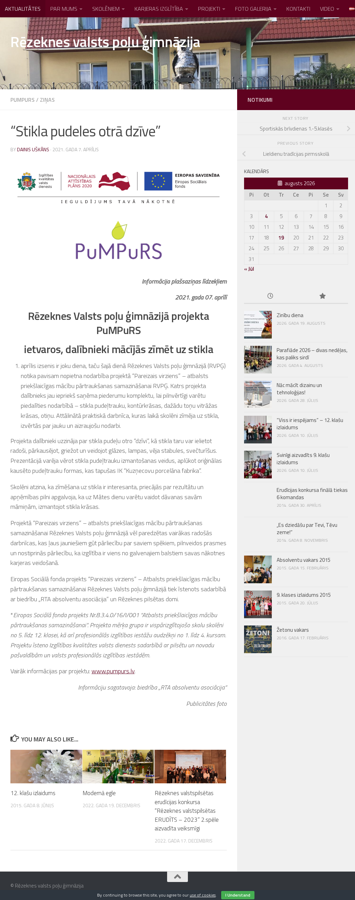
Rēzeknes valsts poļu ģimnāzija (105, 41)
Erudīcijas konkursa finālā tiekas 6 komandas (312, 493)
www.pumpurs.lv (113, 671)
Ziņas (47, 100)
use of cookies (203, 895)
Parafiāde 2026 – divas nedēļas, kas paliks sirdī (312, 353)
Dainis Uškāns (33, 149)
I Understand (237, 895)
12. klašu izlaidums (32, 793)
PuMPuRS (22, 100)
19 (281, 238)
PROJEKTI (209, 8)
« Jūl (249, 269)
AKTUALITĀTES (23, 8)
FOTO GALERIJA (253, 8)
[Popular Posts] (322, 296)
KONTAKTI (298, 8)
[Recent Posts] (270, 296)
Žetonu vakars (293, 630)
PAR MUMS (63, 8)
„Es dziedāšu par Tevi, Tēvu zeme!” (307, 528)
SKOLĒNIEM (106, 8)
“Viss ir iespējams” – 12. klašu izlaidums (310, 423)
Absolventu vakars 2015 (303, 560)
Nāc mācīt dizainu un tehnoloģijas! (299, 388)
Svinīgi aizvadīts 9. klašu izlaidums (303, 458)
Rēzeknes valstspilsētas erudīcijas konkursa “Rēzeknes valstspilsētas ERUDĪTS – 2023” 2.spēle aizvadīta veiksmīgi (187, 811)
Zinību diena (290, 315)
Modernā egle (99, 793)
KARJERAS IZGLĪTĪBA (159, 8)
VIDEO (327, 8)
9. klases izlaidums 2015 (304, 595)
